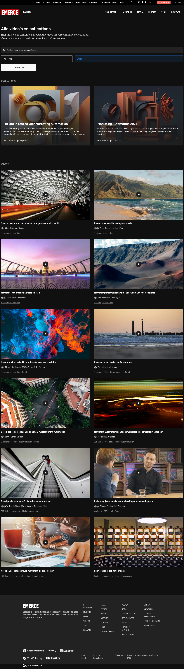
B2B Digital (98, 442)
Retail (24, 372)
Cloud (117, 511)
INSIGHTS (104, 614)
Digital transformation (21, 576)
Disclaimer (119, 656)
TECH (85, 626)
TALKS (103, 605)
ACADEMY (104, 623)
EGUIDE (124, 623)
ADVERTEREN (149, 626)
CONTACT (148, 605)
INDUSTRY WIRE (128, 635)
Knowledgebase (108, 2)
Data (117, 576)
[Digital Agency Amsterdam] (33, 650)
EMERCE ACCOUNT (129, 614)
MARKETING (88, 612)
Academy (93, 2)
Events (46, 2)
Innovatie (175, 12)
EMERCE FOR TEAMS (152, 621)
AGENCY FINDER (128, 618)
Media (140, 12)
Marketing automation (10, 233)
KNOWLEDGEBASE (107, 632)
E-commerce (110, 12)
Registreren (163, 2)
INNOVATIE (87, 630)
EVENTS (104, 609)
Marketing (127, 12)
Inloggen (177, 2)
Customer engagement (103, 576)
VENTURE (87, 621)
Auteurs (69, 2)
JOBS (103, 627)
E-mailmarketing (39, 576)
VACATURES (148, 609)
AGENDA (125, 605)
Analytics (98, 511)
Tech (164, 12)
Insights (57, 2)
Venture (152, 12)
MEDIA (85, 617)
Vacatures (81, 2)
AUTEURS (104, 618)
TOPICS (125, 609)
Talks (37, 2)
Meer (121, 2)
